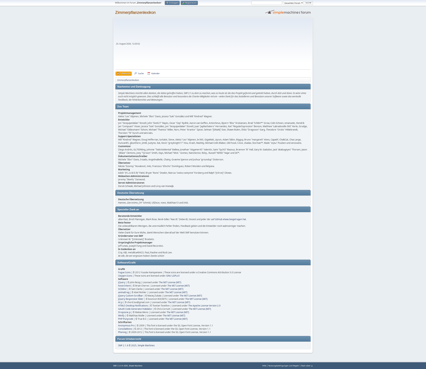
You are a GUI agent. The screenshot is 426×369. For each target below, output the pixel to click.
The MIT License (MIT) (170, 282)
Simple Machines (146, 345)
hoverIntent (124, 285)
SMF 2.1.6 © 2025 (127, 345)
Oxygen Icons (125, 275)
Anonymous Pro (126, 325)
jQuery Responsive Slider (131, 298)
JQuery (121, 282)
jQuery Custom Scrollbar (130, 295)
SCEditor (122, 288)
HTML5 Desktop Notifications (133, 305)
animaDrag (123, 292)
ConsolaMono (125, 328)
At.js (120, 302)
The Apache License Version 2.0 (204, 305)
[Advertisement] (226, 44)
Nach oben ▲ (307, 365)
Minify (121, 315)
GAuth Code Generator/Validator (135, 308)
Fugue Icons (124, 272)
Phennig (122, 332)
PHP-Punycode (125, 318)
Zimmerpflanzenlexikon (135, 12)
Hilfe (264, 365)
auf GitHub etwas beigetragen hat (228, 219)
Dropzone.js (124, 312)
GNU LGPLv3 (173, 275)
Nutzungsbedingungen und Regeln (283, 365)
